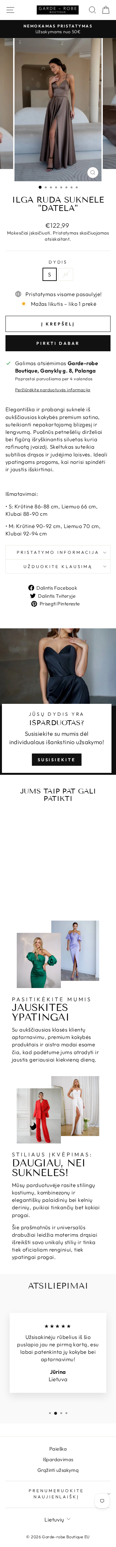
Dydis (58, 261)
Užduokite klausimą (58, 566)
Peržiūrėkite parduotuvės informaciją (53, 389)
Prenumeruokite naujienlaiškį (56, 1493)
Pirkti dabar (58, 343)
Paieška (58, 1449)
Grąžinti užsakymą (58, 1470)
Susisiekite (57, 759)
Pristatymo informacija (58, 552)
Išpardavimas (58, 1459)
